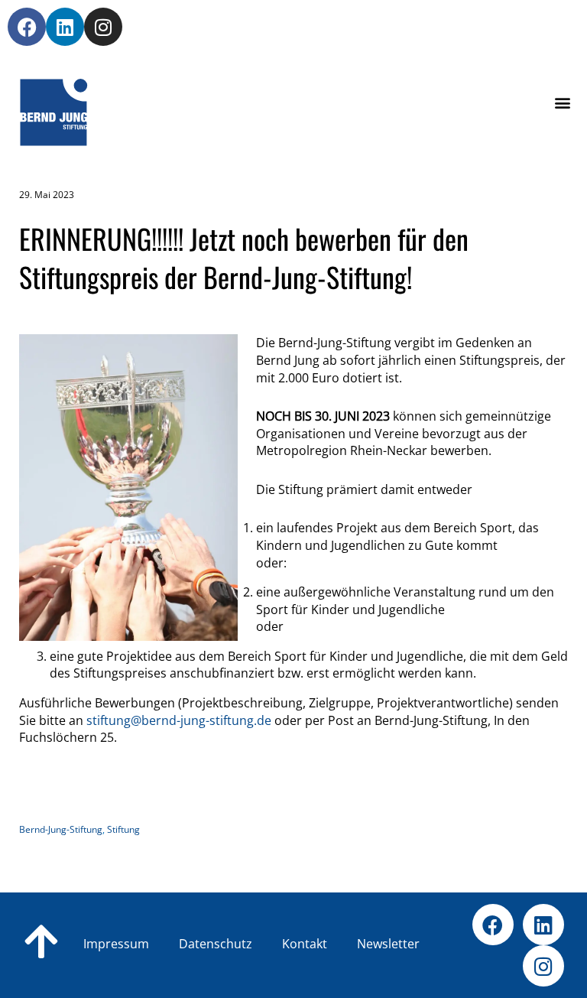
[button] (563, 102)
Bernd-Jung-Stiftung (60, 829)
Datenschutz (240, 943)
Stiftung (123, 829)
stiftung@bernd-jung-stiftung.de (178, 720)
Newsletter (388, 943)
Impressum (116, 943)
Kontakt (329, 943)
